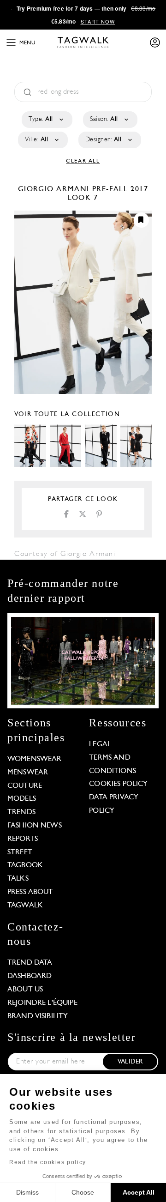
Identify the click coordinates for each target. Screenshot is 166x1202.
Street (19, 852)
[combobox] (46, 120)
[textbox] (46, 120)
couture (24, 786)
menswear (27, 772)
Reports (22, 839)
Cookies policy (118, 784)
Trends (21, 812)
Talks (18, 878)
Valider (130, 1061)
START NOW (98, 21)
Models (21, 799)
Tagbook (25, 865)
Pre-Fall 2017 (120, 189)
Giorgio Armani (55, 189)
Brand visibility (37, 1016)
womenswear (34, 759)
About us (25, 989)
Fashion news (34, 825)
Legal (100, 744)
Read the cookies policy (47, 1162)
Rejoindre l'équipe (42, 1003)
